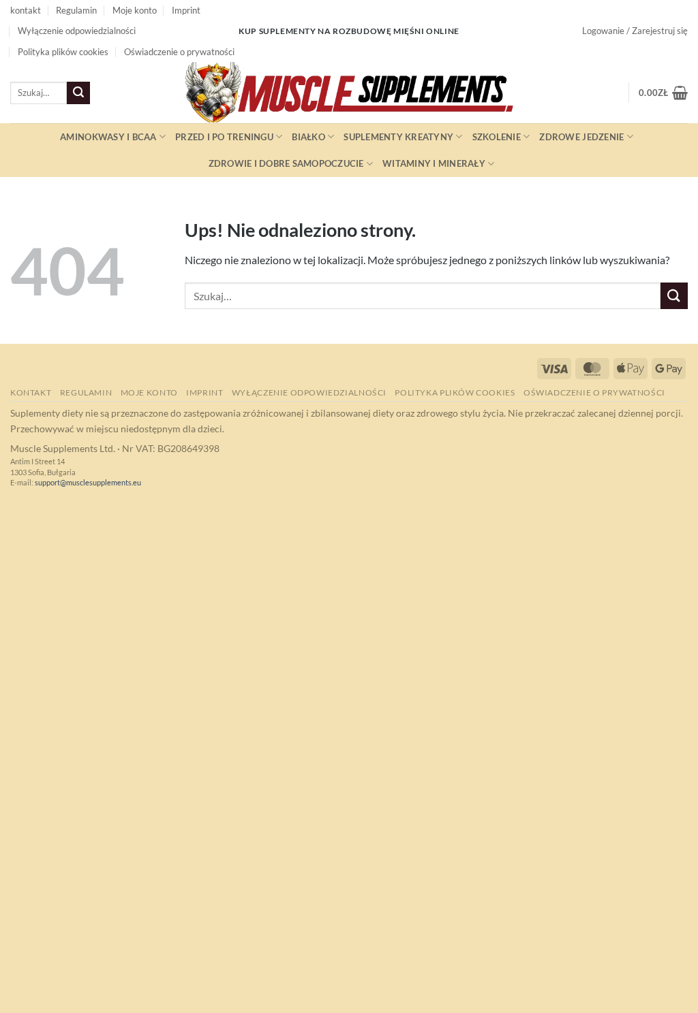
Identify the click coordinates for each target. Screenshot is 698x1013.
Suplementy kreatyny (398, 136)
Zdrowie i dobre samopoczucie (286, 163)
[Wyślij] (78, 93)
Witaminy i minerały (433, 163)
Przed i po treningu (224, 136)
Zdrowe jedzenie (581, 136)
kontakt (25, 10)
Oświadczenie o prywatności (179, 51)
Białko (308, 136)
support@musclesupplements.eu (88, 482)
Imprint (186, 10)
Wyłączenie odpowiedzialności (77, 30)
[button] (635, 30)
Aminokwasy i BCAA (108, 136)
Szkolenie (496, 136)
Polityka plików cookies (63, 51)
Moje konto (134, 10)
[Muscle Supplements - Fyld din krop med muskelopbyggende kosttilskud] (349, 92)
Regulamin (76, 10)
